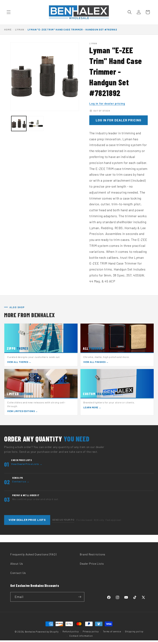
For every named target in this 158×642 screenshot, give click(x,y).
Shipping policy (134, 631)
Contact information (81, 635)
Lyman (19, 29)
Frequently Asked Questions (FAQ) (33, 554)
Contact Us (18, 573)
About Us (16, 563)
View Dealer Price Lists (27, 519)
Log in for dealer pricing (107, 103)
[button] (8, 12)
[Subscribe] (79, 597)
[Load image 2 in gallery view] (35, 123)
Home (7, 29)
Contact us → (20, 481)
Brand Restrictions (92, 554)
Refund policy (71, 631)
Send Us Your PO (63, 519)
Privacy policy (91, 631)
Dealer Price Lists (92, 563)
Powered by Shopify (47, 631)
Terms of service (112, 631)
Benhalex (30, 631)
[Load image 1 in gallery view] (18, 123)
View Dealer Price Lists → (26, 463)
